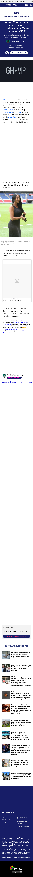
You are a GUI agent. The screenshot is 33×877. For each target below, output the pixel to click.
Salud (5, 16)
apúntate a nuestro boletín (16, 636)
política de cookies (22, 821)
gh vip (23, 382)
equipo (4, 817)
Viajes (21, 16)
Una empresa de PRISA (16, 867)
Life (16, 13)
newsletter (5, 825)
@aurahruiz (23, 322)
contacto (5, 822)
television (14, 382)
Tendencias (5, 382)
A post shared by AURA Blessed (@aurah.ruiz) (16, 298)
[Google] (23, 41)
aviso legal (20, 823)
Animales (10, 16)
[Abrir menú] (3, 5)
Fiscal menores (24, 1)
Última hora (26, 5)
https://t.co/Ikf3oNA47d (10, 329)
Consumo (16, 16)
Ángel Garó (18, 112)
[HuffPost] (8, 812)
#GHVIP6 (16, 322)
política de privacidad (23, 826)
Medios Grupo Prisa (16, 872)
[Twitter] (26, 41)
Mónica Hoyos (8, 112)
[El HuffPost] (12, 5)
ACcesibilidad (20, 829)
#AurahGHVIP (7, 324)
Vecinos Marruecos (13, 1)
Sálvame (6, 100)
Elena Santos (17, 41)
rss (3, 827)
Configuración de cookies (22, 818)
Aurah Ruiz (12, 117)
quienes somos (6, 820)
